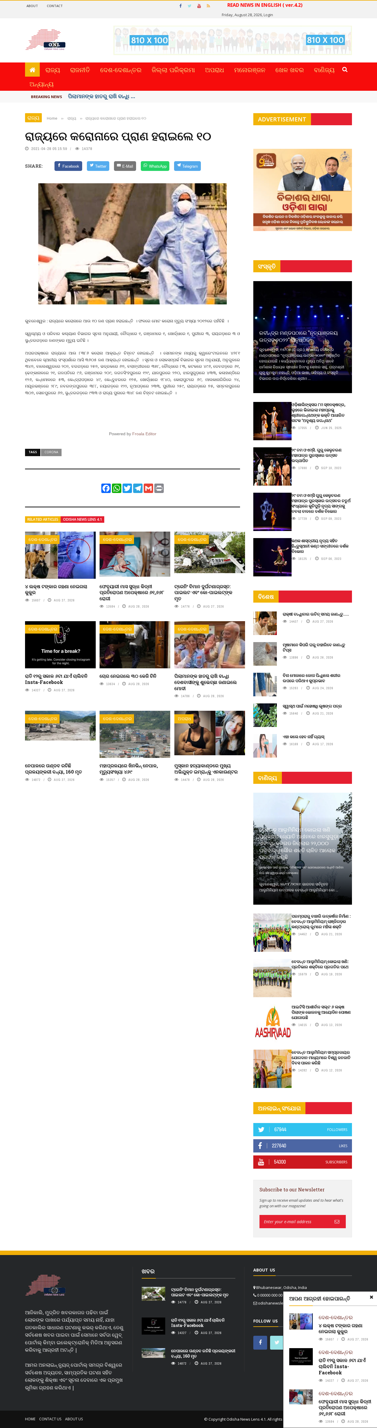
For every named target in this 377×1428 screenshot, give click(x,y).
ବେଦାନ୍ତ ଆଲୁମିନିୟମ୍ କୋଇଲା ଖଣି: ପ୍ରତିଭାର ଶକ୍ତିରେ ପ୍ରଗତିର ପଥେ (320, 964)
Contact (55, 6)
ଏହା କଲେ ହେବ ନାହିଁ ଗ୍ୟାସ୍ (303, 736)
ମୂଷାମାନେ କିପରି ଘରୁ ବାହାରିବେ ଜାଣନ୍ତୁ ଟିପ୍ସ (314, 647)
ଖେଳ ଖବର (289, 69)
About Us (74, 1419)
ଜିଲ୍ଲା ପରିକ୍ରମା (173, 69)
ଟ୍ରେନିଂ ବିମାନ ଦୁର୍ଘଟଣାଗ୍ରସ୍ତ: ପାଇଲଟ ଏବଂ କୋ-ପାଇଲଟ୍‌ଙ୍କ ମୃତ (203, 592)
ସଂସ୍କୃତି (267, 266)
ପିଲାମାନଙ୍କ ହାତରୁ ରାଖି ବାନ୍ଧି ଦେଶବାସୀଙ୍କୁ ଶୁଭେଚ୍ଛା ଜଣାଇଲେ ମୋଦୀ (205, 682)
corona (51, 452)
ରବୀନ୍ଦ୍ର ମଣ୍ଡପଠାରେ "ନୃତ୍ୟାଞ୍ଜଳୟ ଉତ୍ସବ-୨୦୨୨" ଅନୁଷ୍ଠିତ (298, 336)
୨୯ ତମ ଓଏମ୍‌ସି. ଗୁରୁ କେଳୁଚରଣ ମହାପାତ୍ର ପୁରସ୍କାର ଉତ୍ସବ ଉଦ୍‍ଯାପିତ (317, 455)
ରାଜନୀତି (80, 69)
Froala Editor (144, 433)
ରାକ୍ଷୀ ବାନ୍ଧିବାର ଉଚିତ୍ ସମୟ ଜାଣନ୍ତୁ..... (316, 614)
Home (30, 1419)
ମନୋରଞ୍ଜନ (249, 69)
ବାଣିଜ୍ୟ (324, 69)
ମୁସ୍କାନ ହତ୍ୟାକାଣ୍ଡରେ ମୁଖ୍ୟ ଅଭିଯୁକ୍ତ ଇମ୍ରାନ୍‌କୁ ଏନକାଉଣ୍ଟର (206, 768)
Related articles (42, 519)
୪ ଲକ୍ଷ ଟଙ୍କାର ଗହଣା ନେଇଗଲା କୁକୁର (56, 589)
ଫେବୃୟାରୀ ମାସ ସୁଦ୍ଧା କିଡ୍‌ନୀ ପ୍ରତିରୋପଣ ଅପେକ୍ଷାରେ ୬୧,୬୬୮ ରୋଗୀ (132, 592)
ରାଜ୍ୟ (52, 69)
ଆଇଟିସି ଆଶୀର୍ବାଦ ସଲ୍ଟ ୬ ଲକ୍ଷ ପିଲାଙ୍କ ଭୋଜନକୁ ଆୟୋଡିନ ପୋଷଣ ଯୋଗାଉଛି (321, 1012)
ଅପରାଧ (214, 69)
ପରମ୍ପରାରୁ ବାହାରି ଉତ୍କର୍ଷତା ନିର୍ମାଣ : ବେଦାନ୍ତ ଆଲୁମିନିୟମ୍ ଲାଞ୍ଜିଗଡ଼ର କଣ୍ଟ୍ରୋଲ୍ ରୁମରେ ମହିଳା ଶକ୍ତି (321, 921)
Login (268, 14)
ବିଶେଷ (266, 597)
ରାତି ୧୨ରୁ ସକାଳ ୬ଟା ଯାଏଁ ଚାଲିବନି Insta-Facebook (56, 679)
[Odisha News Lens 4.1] (45, 1285)
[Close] (371, 1297)
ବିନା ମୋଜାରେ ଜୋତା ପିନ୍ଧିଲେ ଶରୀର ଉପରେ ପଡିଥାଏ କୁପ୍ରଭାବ (311, 677)
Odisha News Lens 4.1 (82, 519)
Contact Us (50, 1419)
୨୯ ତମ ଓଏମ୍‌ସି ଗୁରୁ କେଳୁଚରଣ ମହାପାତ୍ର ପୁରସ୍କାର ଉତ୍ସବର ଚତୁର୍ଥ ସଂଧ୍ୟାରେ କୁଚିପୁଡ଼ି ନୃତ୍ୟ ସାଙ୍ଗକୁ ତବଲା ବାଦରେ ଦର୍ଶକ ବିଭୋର (321, 503)
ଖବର (148, 1271)
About (32, 6)
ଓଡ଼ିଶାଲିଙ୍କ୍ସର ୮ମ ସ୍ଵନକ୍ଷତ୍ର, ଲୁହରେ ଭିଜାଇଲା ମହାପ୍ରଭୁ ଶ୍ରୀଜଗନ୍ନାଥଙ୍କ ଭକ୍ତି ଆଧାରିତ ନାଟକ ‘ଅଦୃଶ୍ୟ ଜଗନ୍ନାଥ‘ (318, 412)
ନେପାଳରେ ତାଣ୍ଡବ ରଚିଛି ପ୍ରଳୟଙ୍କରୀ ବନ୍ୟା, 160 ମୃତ (53, 768)
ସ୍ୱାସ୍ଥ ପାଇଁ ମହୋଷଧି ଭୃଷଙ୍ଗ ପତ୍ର (312, 706)
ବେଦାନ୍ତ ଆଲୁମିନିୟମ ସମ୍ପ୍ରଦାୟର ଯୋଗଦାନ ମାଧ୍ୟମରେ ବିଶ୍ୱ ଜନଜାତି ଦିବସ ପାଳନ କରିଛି (321, 1057)
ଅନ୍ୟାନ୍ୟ (41, 83)
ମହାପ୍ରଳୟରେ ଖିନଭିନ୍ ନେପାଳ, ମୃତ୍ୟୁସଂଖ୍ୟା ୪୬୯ (129, 768)
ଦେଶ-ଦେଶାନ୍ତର (121, 69)
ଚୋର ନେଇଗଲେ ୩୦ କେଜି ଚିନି (128, 676)
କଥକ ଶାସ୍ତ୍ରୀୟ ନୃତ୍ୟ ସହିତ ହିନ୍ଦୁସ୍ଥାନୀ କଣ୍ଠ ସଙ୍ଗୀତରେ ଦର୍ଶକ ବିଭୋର (320, 546)
